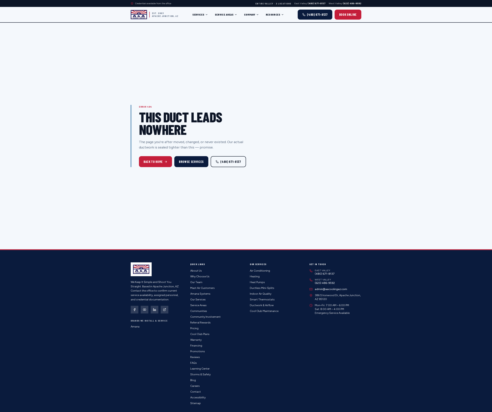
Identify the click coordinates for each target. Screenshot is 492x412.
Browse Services (191, 161)
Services (198, 14)
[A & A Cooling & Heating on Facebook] (134, 309)
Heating (255, 276)
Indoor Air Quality (260, 293)
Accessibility (198, 397)
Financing (196, 345)
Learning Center (200, 368)
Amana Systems (200, 293)
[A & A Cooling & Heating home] (139, 15)
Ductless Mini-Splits (262, 288)
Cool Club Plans (199, 334)
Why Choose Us (199, 276)
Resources (273, 14)
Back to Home (153, 161)
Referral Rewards (200, 322)
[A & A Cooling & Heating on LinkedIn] (154, 309)
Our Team (196, 282)
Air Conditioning (260, 270)
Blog (193, 380)
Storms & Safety (200, 374)
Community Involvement (205, 316)
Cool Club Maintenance (264, 311)
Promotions (197, 351)
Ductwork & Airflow (262, 305)
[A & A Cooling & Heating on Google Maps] (164, 309)
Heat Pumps (257, 282)
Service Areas (224, 14)
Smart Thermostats (262, 299)
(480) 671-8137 (230, 161)
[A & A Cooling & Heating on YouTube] (144, 309)
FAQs (193, 363)
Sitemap (195, 403)
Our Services (198, 299)
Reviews (195, 357)
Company (249, 14)
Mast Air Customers (202, 288)
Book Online (348, 14)
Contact (195, 391)
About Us (196, 270)
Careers (195, 386)
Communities (198, 311)
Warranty (196, 340)
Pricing (194, 328)
